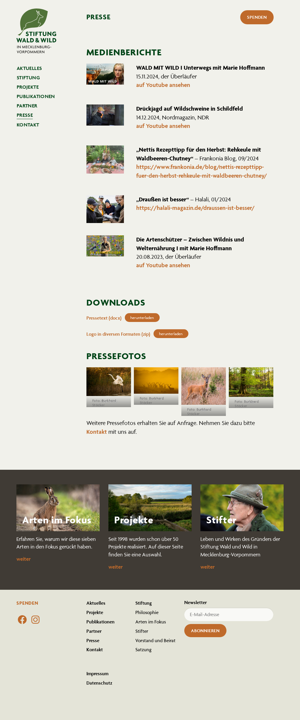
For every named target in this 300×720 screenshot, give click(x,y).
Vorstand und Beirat (155, 640)
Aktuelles (29, 68)
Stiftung (28, 77)
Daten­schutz (99, 683)
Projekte (28, 87)
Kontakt (28, 125)
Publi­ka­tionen (36, 96)
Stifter (141, 631)
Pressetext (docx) (104, 318)
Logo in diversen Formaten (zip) (118, 334)
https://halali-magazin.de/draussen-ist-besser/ (195, 207)
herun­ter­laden (142, 317)
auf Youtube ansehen (163, 84)
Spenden (257, 17)
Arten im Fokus (150, 622)
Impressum (97, 673)
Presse (25, 115)
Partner (27, 106)
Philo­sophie (146, 612)
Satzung (143, 649)
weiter (23, 559)
